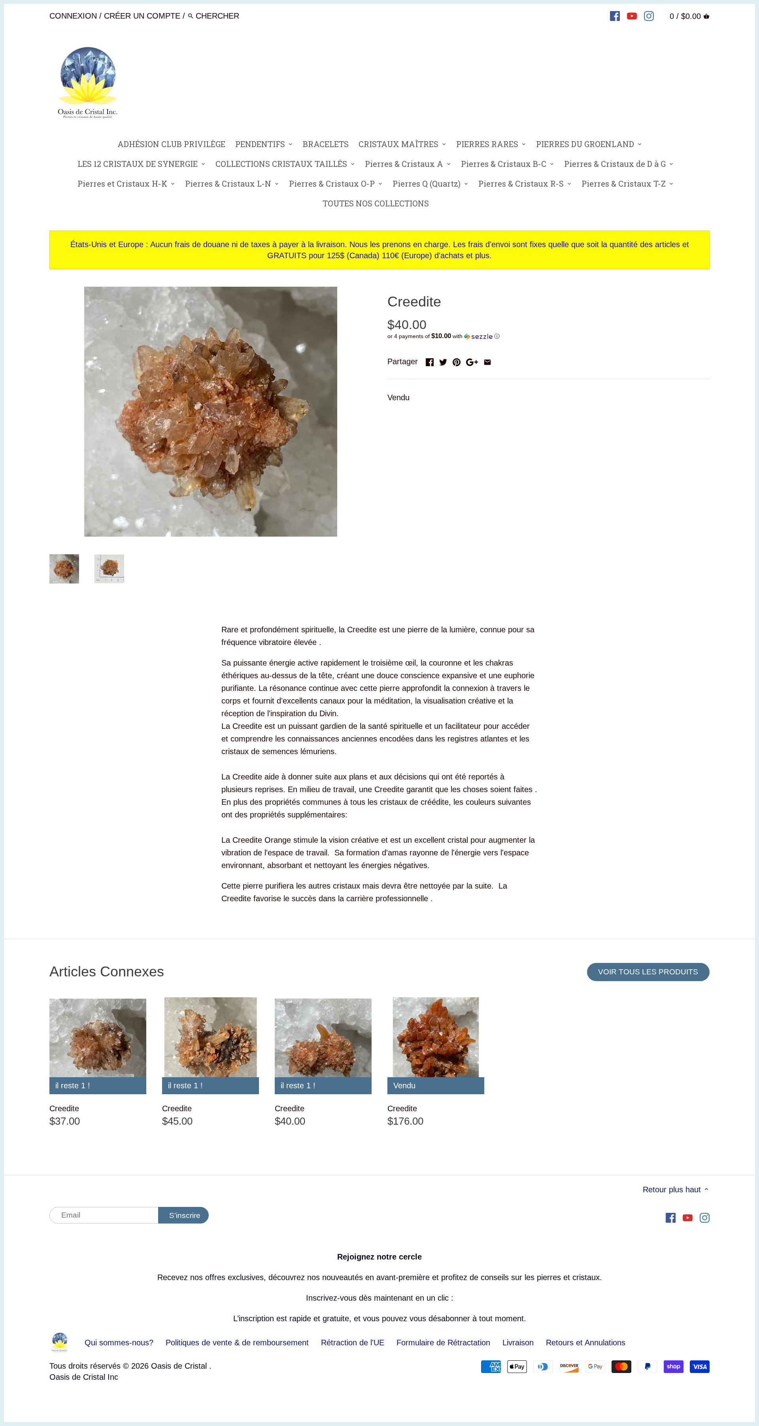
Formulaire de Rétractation (443, 1342)
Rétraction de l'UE (352, 1342)
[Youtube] (632, 15)
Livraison (519, 1342)
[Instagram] (649, 15)
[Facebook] (615, 15)
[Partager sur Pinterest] (457, 360)
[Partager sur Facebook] (430, 360)
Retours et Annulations (585, 1342)
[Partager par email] (487, 360)
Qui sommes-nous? (119, 1342)
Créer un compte (142, 15)
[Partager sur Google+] (472, 360)
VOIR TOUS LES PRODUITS (648, 972)
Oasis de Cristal (180, 1366)
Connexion (73, 15)
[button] (548, 336)
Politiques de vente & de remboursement (237, 1342)
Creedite (64, 1108)
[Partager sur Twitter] (443, 360)
